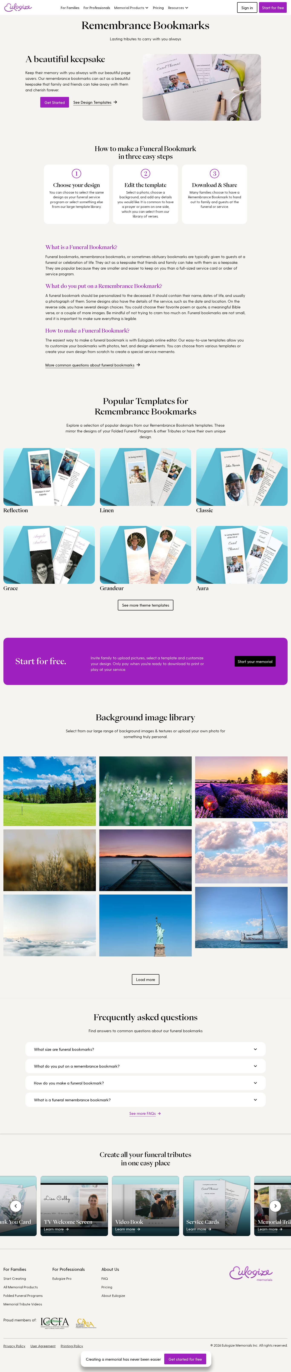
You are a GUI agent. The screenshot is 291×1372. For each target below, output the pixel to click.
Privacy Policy (14, 1346)
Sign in (247, 7)
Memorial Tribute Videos (22, 1304)
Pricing (158, 8)
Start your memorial (255, 661)
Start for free (273, 7)
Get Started (55, 102)
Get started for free (185, 1359)
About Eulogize (113, 1295)
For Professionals (97, 8)
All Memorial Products (20, 1287)
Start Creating (14, 1278)
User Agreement (43, 1346)
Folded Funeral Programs (23, 1295)
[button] (131, 7)
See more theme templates (145, 605)
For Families (70, 8)
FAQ (104, 1278)
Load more (145, 979)
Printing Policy (72, 1346)
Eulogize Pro (62, 1278)
